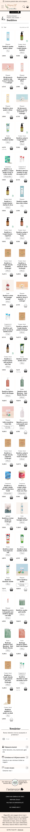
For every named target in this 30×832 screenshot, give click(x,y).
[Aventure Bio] (15, 782)
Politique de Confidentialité (15, 803)
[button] (2, 7)
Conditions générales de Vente (15, 796)
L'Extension (20, 830)
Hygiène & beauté (12, 16)
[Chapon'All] (11, 6)
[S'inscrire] (25, 739)
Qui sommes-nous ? (15, 807)
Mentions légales (15, 799)
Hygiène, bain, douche (13, 17)
